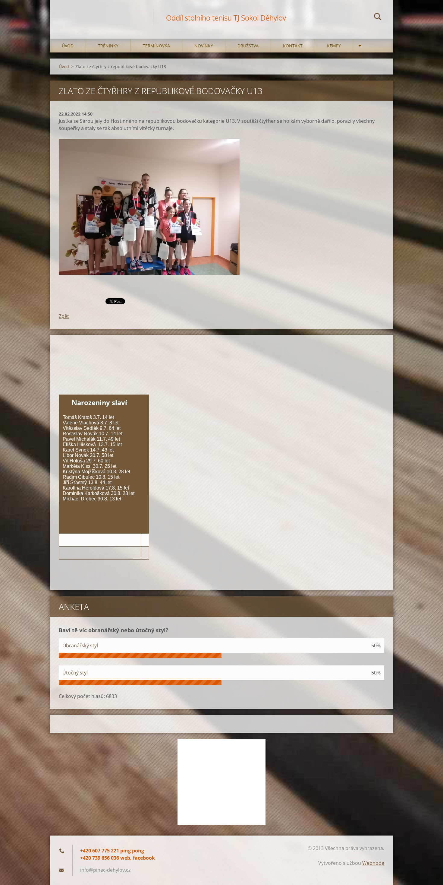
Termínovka (156, 46)
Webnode (373, 863)
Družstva (248, 46)
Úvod (68, 46)
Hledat (377, 17)
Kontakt (293, 46)
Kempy (334, 46)
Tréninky (108, 46)
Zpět (64, 316)
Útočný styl (75, 672)
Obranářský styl (80, 645)
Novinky (203, 46)
